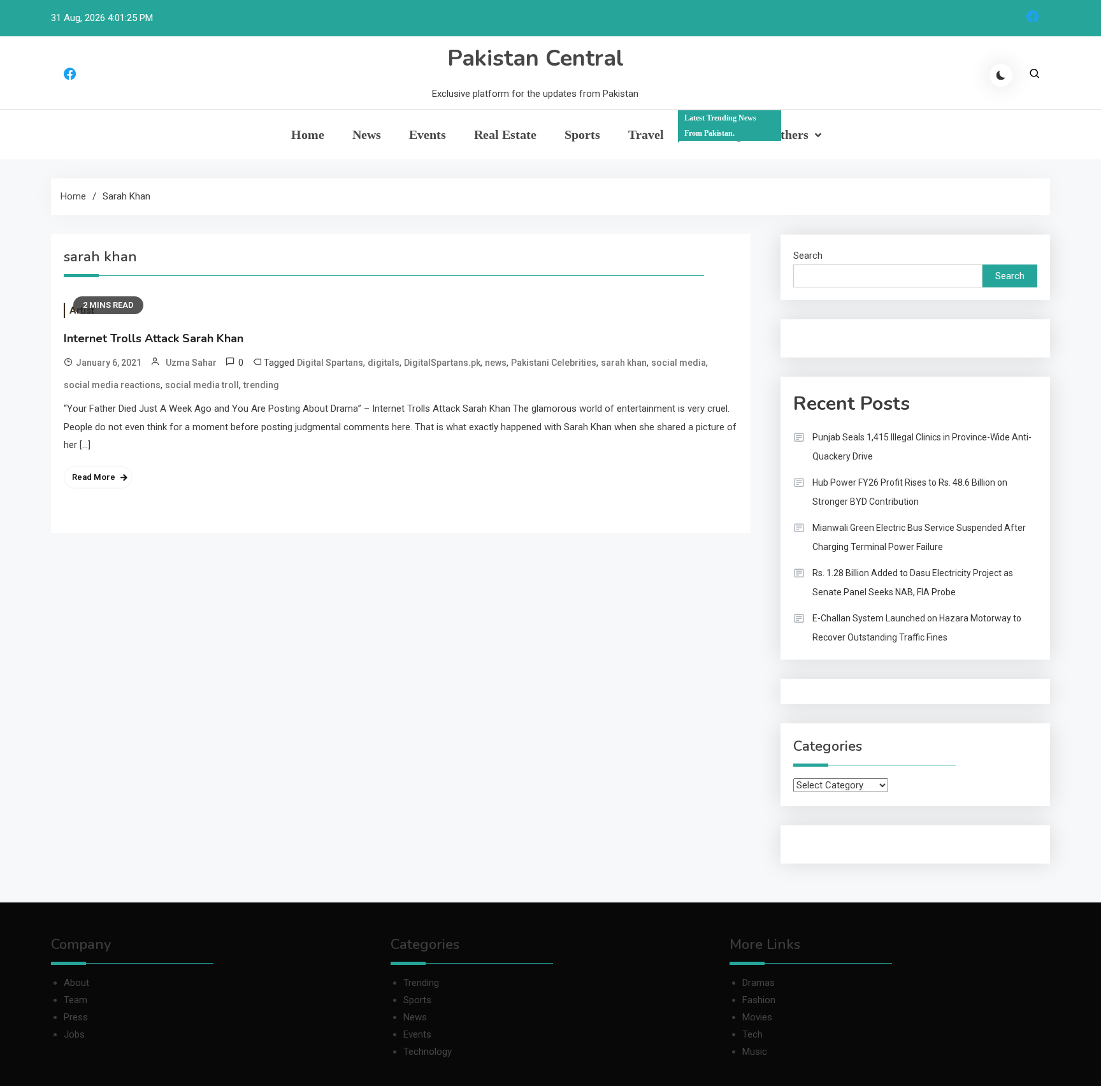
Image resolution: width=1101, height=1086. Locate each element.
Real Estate (505, 134)
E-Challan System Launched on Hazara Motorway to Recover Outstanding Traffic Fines (916, 627)
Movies (757, 1017)
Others (789, 134)
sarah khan (624, 363)
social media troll (202, 385)
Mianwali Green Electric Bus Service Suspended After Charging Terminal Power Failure (919, 537)
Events (427, 134)
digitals (383, 363)
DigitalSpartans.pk (442, 363)
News (366, 134)
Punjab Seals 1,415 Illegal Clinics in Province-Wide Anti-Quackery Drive (922, 446)
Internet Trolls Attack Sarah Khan (153, 338)
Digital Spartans (330, 363)
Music (754, 1051)
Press (76, 1017)
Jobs (74, 1034)
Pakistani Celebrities (553, 363)
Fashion (758, 1000)
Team (75, 1000)
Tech (752, 1034)
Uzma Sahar (191, 363)
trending (261, 385)
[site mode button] (1000, 75)
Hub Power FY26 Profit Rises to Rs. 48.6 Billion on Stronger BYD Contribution (909, 492)
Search (808, 255)
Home (307, 134)
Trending (720, 127)
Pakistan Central (535, 58)
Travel (646, 134)
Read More (93, 477)
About (76, 982)
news (496, 363)
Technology (427, 1051)
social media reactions (112, 385)
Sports (582, 134)
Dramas (758, 982)
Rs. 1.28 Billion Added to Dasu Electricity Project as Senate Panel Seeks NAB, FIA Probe (912, 582)
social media (678, 363)
